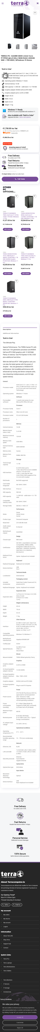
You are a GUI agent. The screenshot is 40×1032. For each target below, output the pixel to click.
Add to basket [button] (7, 229)
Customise (20, 1022)
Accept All (20, 1017)
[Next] (34, 26)
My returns (6, 919)
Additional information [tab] (11, 333)
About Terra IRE (8, 936)
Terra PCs (6, 959)
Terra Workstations (9, 967)
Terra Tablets (7, 971)
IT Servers (6, 984)
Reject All (20, 1028)
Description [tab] (7, 329)
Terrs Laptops (7, 963)
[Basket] (38, 3)
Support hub (7, 944)
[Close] (38, 1003)
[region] (20, 1016)
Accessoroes (7, 992)
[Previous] (9, 26)
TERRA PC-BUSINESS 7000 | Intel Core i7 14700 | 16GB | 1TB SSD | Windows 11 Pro (11, 215)
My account (6, 922)
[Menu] (2, 3)
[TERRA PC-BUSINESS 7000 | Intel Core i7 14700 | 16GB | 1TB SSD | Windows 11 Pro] (11, 202)
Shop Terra (6, 940)
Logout (5, 926)
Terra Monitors (7, 980)
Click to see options (25, 117)
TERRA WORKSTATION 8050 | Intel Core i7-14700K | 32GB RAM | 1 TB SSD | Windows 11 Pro (29, 215)
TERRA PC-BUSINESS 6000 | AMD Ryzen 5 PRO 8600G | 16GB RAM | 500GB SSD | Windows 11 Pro (10, 301)
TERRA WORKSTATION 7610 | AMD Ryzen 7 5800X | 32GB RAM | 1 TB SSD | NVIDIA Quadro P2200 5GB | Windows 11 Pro (10, 258)
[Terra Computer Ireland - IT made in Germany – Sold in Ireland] (20, 3)
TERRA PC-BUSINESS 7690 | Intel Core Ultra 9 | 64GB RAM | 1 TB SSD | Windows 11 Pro (28, 256)
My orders (6, 915)
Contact (5, 948)
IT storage (6, 988)
